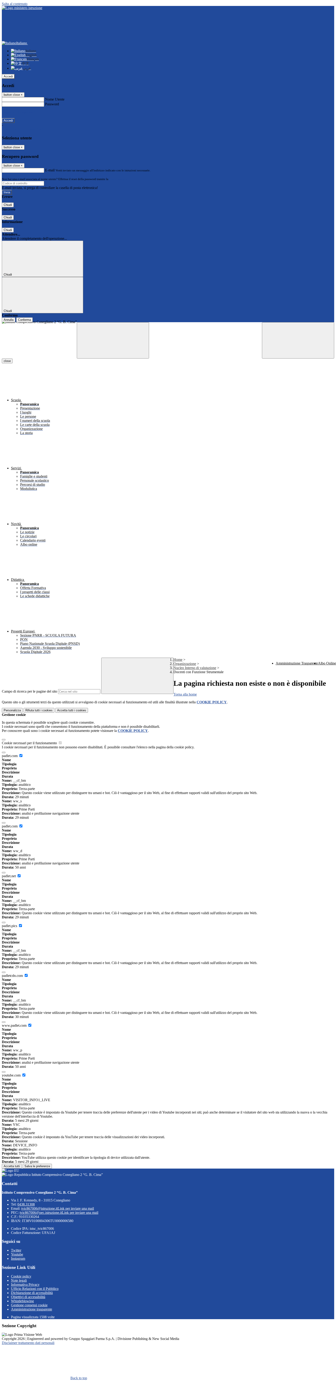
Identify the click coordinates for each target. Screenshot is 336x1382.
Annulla (8, 320)
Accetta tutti (71, 710)
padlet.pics (10, 926)
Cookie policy (21, 1276)
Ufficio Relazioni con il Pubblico (35, 1289)
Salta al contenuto (14, 4)
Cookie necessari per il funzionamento (30, 743)
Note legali (19, 1280)
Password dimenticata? (18, 112)
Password (52, 104)
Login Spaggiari (119, 179)
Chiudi (8, 205)
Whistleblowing (22, 1301)
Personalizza (12, 710)
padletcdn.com (13, 976)
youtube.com (11, 1075)
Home (177, 660)
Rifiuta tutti (39, 710)
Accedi (8, 76)
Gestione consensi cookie (29, 1305)
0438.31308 (26, 1204)
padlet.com (10, 756)
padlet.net (9, 876)
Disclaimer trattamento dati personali (28, 1343)
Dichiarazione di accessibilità (32, 1293)
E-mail (50, 170)
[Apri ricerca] (298, 340)
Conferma (24, 320)
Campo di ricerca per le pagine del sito (29, 691)
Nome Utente (54, 99)
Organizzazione (184, 664)
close (7, 361)
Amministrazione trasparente (31, 1309)
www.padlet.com (14, 1025)
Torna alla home (185, 694)
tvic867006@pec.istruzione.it (59, 1213)
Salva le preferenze (37, 1166)
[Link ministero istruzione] (22, 8)
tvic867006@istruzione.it (57, 1208)
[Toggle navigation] (113, 340)
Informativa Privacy (25, 1284)
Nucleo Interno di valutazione (194, 668)
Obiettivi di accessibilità (28, 1297)
